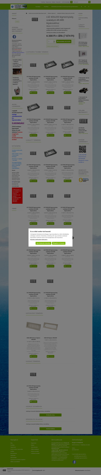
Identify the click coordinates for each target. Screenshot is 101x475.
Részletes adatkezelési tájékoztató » (39, 239)
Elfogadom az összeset (58, 243)
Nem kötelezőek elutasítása (43, 243)
